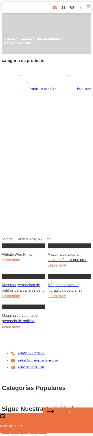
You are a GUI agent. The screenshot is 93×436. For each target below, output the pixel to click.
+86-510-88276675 (31, 353)
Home (11, 38)
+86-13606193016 (31, 367)
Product (26, 38)
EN (55, 7)
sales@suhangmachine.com (38, 360)
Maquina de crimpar (18, 43)
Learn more (57, 265)
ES (63, 7)
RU (72, 7)
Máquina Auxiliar (48, 38)
